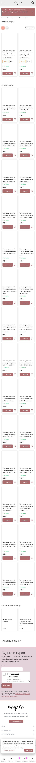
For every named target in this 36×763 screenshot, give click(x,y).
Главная (3, 18)
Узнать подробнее (8, 750)
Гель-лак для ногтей (12, 18)
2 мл (11, 61)
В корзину (8, 73)
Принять (29, 750)
